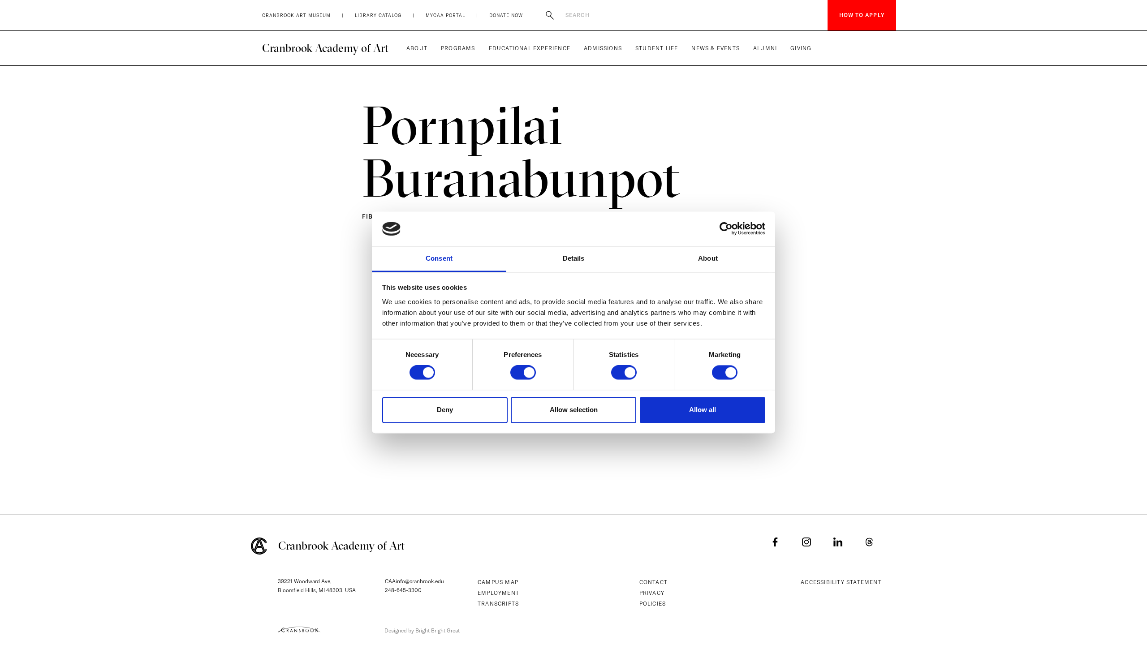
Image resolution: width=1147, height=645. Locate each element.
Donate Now (506, 15)
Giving (800, 48)
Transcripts (498, 603)
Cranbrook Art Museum (296, 15)
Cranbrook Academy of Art (325, 48)
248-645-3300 (403, 590)
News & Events (715, 48)
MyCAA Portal (445, 15)
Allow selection (574, 409)
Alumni (765, 48)
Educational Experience (529, 48)
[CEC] (299, 629)
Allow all (702, 409)
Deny (445, 409)
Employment (498, 592)
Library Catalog (378, 15)
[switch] (523, 373)
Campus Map (498, 582)
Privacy (651, 592)
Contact (653, 582)
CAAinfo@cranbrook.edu (414, 581)
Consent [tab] (439, 258)
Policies (652, 603)
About (416, 48)
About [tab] (708, 258)
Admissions (603, 48)
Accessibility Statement (841, 582)
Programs (458, 48)
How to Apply (861, 15)
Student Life (656, 48)
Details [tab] (574, 258)
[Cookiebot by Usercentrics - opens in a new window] (726, 229)
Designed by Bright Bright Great (422, 630)
